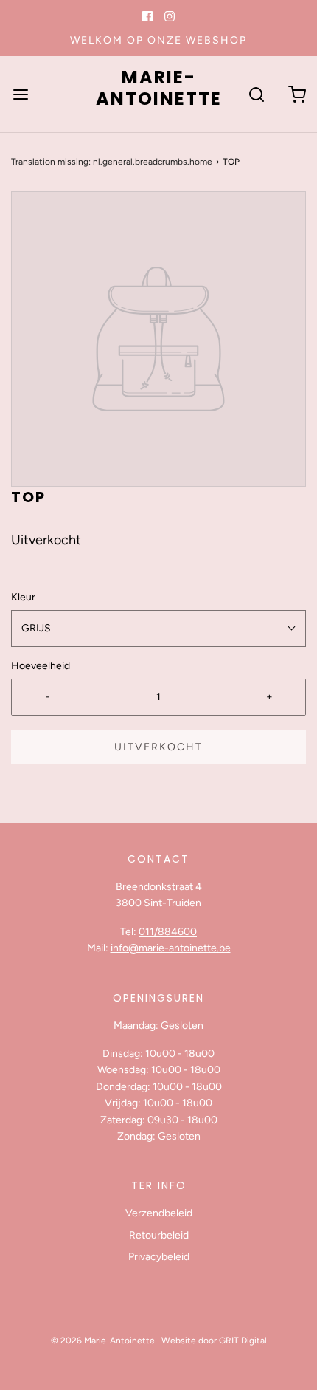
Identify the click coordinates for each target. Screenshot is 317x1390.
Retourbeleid (159, 1235)
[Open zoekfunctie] (256, 94)
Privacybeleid (158, 1256)
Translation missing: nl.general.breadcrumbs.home (111, 162)
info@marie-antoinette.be (171, 948)
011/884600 (168, 931)
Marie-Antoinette (159, 88)
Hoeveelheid (40, 666)
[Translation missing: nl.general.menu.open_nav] (20, 94)
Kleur (23, 597)
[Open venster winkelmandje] (296, 94)
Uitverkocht (158, 747)
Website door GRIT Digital (214, 1340)
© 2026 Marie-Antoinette (103, 1340)
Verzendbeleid (158, 1213)
